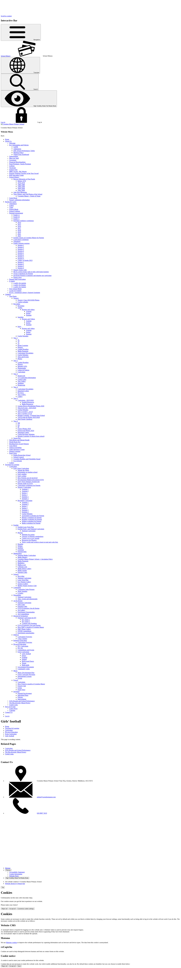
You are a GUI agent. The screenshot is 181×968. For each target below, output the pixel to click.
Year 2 (15, 361)
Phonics (20, 347)
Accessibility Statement (17, 872)
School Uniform (14, 211)
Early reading (22, 474)
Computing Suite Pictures (26, 589)
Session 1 (21, 245)
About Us (8, 141)
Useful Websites (23, 336)
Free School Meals (15, 289)
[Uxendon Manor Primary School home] (12, 124)
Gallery (20, 396)
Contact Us (8, 712)
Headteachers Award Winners (19, 444)
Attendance (13, 204)
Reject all (4, 908)
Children (8, 294)
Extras (20, 688)
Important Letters (23, 391)
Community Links (24, 669)
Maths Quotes (22, 570)
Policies (20, 697)
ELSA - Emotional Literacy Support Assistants (24, 292)
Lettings (12, 166)
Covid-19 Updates (15, 291)
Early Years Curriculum (21, 468)
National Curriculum (28, 531)
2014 (19, 222)
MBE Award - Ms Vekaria (18, 171)
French (15, 680)
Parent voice (17, 277)
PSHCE (16, 635)
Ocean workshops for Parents (23, 274)
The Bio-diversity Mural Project (19, 703)
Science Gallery (23, 584)
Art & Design (17, 601)
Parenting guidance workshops (23, 221)
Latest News (13, 708)
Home (7, 139)
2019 (19, 232)
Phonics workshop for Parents (32, 517)
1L (18, 340)
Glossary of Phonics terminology (32, 536)
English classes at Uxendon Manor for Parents (28, 238)
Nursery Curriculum (24, 487)
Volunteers (16, 241)
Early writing (22, 476)
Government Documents (26, 667)
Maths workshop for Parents (31, 523)
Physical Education (19, 644)
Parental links (22, 551)
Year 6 (15, 421)
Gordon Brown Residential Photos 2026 (31, 406)
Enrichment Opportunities (26, 612)
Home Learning (23, 345)
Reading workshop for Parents (32, 519)
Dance (24, 656)
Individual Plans (23, 695)
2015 (19, 224)
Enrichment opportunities (26, 633)
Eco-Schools (17, 461)
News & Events (10, 707)
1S (18, 343)
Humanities (17, 595)
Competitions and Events (26, 650)
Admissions (17, 149)
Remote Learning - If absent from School (31, 415)
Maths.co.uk (22, 565)
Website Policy (14, 876)
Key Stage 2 (26, 621)
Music (15, 671)
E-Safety (12, 281)
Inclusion (16, 691)
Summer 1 (25, 497)
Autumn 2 (25, 491)
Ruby (19, 326)
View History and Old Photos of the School (27, 194)
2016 (19, 226)
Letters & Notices (23, 370)
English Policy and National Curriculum (31, 529)
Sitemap (7, 868)
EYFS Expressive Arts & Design (28, 608)
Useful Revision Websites (26, 434)
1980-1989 (21, 185)
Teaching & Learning (12, 465)
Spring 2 (24, 495)
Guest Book (13, 198)
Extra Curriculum (23, 652)
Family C (16, 219)
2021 (19, 234)
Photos (20, 359)
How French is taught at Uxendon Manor (31, 684)
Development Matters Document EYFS (31, 480)
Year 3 (15, 374)
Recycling (21, 576)
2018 (19, 230)
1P (18, 342)
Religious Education (20, 640)
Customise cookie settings (26, 908)
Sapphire (20, 317)
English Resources (28, 402)
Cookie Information (15, 874)
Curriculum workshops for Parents (29, 485)
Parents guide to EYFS (25, 483)
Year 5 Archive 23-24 (25, 413)
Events (20, 678)
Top (3, 887)
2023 (19, 236)
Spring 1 (24, 493)
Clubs (11, 207)
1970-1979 (21, 183)
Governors (12, 160)
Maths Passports (23, 351)
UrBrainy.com (22, 567)
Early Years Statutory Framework (29, 482)
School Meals (13, 209)
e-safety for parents (19, 283)
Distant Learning (14, 451)
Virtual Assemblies (15, 447)
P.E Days (21, 393)
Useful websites (23, 302)
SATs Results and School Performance (22, 701)
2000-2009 (21, 188)
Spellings (21, 383)
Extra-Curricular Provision (26, 674)
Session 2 (21, 247)
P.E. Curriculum (23, 646)
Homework (21, 376)
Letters (11, 205)
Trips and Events (23, 357)
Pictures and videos (28, 309)
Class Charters (22, 638)
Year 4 (15, 387)
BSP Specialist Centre (16, 175)
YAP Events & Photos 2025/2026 (29, 417)
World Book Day (15, 442)
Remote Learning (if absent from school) (31, 436)
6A (19, 425)
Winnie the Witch (23, 470)
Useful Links (22, 379)
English (15, 525)
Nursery (16, 298)
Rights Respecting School (21, 455)
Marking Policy (18, 152)
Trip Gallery (22, 381)
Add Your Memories (20, 192)
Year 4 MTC (22, 395)
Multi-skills (25, 665)
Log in (3, 122)
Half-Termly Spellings (25, 419)
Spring (28, 313)
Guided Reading (23, 349)
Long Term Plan (23, 580)
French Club (22, 686)
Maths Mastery (22, 557)
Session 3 (21, 249)
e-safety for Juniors (19, 287)
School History (14, 177)
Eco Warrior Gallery (24, 582)
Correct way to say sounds (30, 538)
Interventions (22, 699)
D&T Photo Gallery (24, 629)
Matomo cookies (11, 942)
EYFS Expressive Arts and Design (29, 625)
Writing (20, 546)
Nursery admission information (19, 200)
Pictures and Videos (28, 319)
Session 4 (21, 251)
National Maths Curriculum (27, 555)
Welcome (12, 143)
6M (19, 423)
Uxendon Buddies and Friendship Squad (26, 459)
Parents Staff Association (17, 279)
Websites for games (28, 534)
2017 (19, 228)
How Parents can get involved (27, 478)
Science (16, 574)
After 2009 (21, 190)
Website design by (15, 883)
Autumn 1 (25, 489)
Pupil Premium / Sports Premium (20, 164)
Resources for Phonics (29, 540)
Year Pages (13, 296)
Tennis (24, 663)
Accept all (12, 908)
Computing (17, 587)
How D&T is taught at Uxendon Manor (31, 627)
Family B (16, 217)
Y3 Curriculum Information (27, 378)
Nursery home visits (20, 270)
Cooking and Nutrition (29, 623)
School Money (6, 56)
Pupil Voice (13, 453)
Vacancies (12, 168)
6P (18, 427)
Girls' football (26, 654)
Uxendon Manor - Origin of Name (29, 196)
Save (19, 966)
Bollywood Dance (28, 661)
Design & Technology (20, 616)
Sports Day (17, 438)
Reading (20, 544)
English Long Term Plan (26, 527)
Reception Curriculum (25, 500)
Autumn (28, 311)
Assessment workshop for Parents (33, 516)
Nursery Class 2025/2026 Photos (28, 300)
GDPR (15, 147)
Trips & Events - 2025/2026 (27, 408)
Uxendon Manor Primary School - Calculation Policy (35, 559)
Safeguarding (13, 156)
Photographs (22, 368)
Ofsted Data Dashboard (21, 154)
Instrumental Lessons (25, 676)
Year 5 (15, 398)
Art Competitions (23, 614)
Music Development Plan (26, 673)
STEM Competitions (24, 631)
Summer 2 (25, 499)
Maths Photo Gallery (24, 569)
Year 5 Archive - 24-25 (25, 412)
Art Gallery (21, 610)
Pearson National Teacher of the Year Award (24, 173)
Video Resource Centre (17, 449)
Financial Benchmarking (17, 162)
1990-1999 (21, 187)
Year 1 (15, 338)
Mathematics (17, 553)
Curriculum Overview (25, 637)
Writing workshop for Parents (31, 521)
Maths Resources (27, 404)
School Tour (13, 170)
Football (24, 657)
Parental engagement (16, 213)
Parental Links (22, 572)
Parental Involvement (25, 693)
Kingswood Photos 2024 (26, 430)
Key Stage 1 (26, 620)
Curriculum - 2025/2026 (26, 400)
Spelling (20, 548)
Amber (20, 308)
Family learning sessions (21, 243)
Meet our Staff (14, 158)
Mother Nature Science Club (27, 586)
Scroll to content (6, 16)
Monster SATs (22, 366)
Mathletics (21, 563)
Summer (29, 315)
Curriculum (21, 372)
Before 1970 (22, 181)
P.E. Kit (20, 648)
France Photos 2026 (24, 429)
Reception (16, 304)
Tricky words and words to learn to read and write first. (40, 542)
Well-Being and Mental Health (19, 440)
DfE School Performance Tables (24, 151)
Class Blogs (13, 446)
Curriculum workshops (21, 239)
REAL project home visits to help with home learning (31, 272)
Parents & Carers (10, 202)
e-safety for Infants (19, 285)
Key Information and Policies (19, 145)
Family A (16, 215)
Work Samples (22, 591)
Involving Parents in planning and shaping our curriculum (32, 275)
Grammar (21, 550)
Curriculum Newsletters (25, 353)
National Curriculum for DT (27, 618)
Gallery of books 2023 (25, 260)
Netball (24, 659)
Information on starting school (27, 472)
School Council (18, 457)
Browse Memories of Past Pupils (24, 179)
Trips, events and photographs (27, 599)
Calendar (12, 710)
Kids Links (21, 604)
